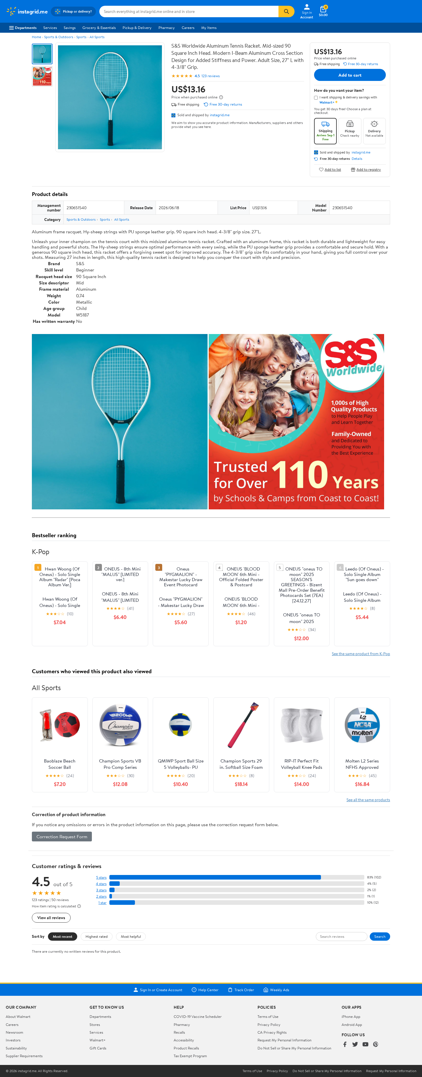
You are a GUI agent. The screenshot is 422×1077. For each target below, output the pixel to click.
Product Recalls (186, 1048)
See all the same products (368, 799)
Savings (70, 27)
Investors (13, 1040)
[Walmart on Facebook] (345, 1044)
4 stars (101, 884)
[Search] (286, 11)
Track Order (244, 989)
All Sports (97, 36)
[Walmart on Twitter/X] (355, 1044)
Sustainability (16, 1048)
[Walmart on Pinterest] (376, 1044)
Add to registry (369, 169)
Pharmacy (166, 27)
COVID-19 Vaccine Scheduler (198, 1016)
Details (357, 159)
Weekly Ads (279, 989)
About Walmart (18, 1016)
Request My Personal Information (284, 1040)
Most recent (62, 936)
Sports (81, 36)
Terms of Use (268, 1016)
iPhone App (351, 1016)
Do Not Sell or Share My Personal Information (294, 1048)
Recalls (179, 1032)
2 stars (101, 896)
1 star (102, 903)
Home (36, 36)
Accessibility (184, 1040)
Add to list (333, 169)
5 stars (101, 877)
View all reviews (51, 917)
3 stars (101, 890)
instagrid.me (220, 114)
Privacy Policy (269, 1024)
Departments (25, 27)
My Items (208, 27)
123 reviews (211, 76)
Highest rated (97, 936)
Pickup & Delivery (137, 27)
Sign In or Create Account (161, 989)
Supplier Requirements (24, 1055)
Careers (188, 27)
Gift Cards (98, 1048)
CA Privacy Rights (272, 1032)
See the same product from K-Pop (361, 653)
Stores (95, 1024)
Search (380, 936)
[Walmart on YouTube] (365, 1044)
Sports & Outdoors (58, 36)
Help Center (208, 989)
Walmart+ (98, 1040)
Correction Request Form (61, 836)
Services (50, 27)
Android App (352, 1024)
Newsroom (14, 1032)
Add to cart (349, 75)
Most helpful (131, 936)
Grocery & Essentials (99, 27)
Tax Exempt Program (190, 1055)
